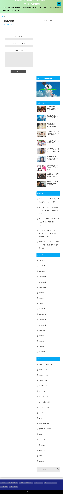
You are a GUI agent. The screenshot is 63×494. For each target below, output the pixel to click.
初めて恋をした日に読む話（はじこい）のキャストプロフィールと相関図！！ (53, 167)
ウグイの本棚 (32, 4)
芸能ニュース (42, 450)
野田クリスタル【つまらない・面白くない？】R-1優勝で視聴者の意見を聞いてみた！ (49, 245)
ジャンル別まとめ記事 (45, 402)
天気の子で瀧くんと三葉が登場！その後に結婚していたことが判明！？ (53, 117)
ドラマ (41, 412)
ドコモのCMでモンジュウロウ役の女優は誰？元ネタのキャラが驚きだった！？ (53, 109)
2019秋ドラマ (43, 380)
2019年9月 (42, 292)
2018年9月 (42, 330)
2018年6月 (42, 346)
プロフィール (42, 7)
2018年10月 (42, 325)
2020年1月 (42, 271)
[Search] (58, 469)
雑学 (40, 455)
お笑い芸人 (42, 391)
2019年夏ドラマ (43, 375)
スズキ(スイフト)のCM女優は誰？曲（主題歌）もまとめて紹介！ (53, 183)
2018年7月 (42, 341)
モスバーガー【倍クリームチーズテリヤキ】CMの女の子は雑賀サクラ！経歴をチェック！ (49, 233)
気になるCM (42, 445)
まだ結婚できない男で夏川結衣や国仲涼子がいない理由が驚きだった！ (53, 133)
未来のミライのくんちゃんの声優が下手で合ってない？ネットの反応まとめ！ (53, 125)
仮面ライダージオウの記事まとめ (11, 7)
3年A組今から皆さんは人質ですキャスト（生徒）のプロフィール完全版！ (53, 175)
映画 (40, 434)
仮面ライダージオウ (44, 423)
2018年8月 (42, 335)
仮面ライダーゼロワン (45, 429)
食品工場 (41, 461)
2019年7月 (42, 303)
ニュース (41, 418)
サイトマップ (15, 10)
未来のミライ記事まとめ (29, 7)
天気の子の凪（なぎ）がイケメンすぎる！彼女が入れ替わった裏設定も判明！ (53, 150)
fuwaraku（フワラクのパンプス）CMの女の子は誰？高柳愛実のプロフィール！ (49, 222)
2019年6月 (42, 309)
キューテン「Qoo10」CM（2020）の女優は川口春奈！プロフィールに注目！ (49, 210)
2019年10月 (42, 287)
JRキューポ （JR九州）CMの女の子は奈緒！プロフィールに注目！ (49, 200)
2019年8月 (42, 298)
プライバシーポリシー (55, 7)
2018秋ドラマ (43, 369)
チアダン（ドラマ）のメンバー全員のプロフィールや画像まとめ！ (53, 141)
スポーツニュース (44, 407)
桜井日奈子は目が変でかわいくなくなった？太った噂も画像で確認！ (53, 158)
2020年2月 (42, 266)
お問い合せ (6, 10)
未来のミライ (43, 439)
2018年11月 (42, 319)
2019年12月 (42, 276)
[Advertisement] (48, 49)
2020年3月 (42, 260)
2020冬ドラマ (43, 386)
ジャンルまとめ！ (44, 396)
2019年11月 (42, 282)
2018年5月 (42, 352)
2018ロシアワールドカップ (46, 364)
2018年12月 (42, 314)
